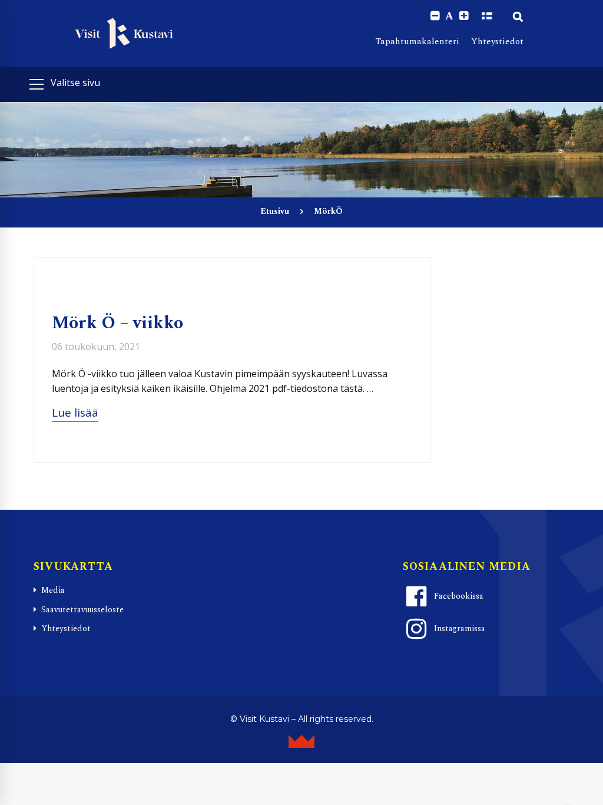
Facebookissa (458, 596)
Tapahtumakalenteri (417, 41)
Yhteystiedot (497, 41)
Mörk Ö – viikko (117, 322)
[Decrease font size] (434, 16)
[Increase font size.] (463, 16)
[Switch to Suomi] (487, 16)
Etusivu (274, 211)
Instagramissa (459, 628)
